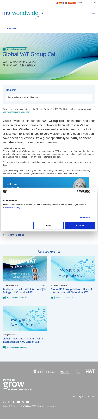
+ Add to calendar (27, 65)
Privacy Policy (13, 208)
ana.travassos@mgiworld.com (16, 112)
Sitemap (72, 396)
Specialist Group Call (16, 49)
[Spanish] (70, 3)
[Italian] (67, 3)
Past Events (12, 28)
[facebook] (13, 402)
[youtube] (27, 402)
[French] (64, 3)
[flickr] (18, 402)
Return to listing (15, 235)
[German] (61, 3)
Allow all (80, 226)
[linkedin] (4, 402)
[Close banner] (94, 191)
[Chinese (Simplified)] (74, 3)
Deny (48, 226)
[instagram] (9, 402)
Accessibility (89, 396)
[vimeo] (23, 402)
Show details (84, 217)
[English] (57, 3)
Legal (80, 396)
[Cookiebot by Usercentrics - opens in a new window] (79, 191)
